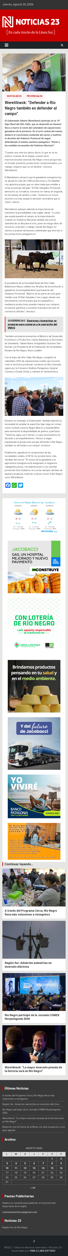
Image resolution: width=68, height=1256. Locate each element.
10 (7, 1168)
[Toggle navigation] (6, 45)
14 (43, 1168)
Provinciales (34, 96)
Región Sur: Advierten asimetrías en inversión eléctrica (30, 1104)
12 (25, 1168)
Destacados (14, 96)
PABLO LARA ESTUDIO (42, 1250)
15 (52, 1168)
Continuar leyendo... (19, 864)
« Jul (32, 1187)
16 (61, 1168)
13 (34, 1168)
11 (16, 1168)
